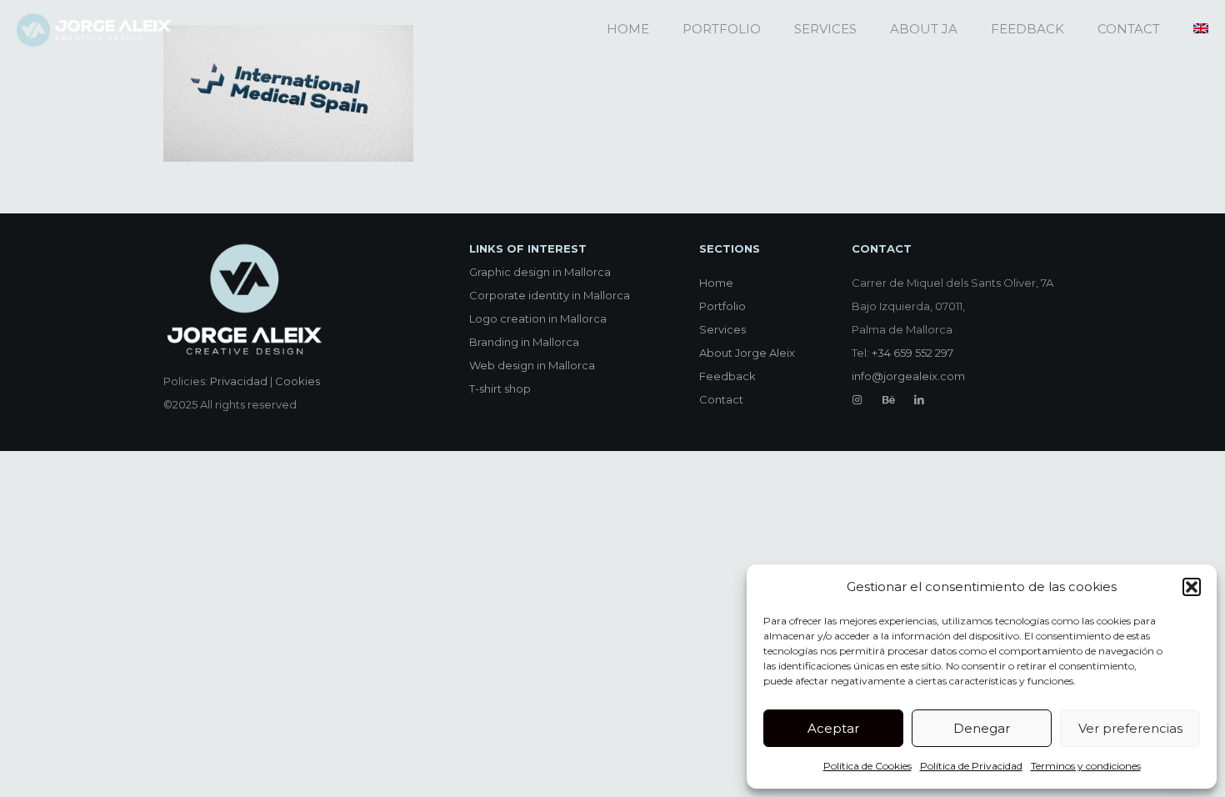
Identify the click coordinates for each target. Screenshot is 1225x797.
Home (716, 282)
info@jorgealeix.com (908, 376)
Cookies (297, 381)
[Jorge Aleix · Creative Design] (95, 29)
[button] (1191, 587)
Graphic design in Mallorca (540, 271)
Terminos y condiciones (1086, 765)
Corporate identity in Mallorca (549, 295)
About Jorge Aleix (747, 352)
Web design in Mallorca (532, 365)
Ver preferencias (1130, 728)
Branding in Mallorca (524, 341)
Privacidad (239, 381)
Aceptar (833, 728)
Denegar (981, 728)
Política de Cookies (867, 765)
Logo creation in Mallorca (538, 318)
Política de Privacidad (971, 765)
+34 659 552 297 (912, 352)
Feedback (727, 376)
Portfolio (722, 306)
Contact (721, 399)
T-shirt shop (500, 388)
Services (722, 329)
